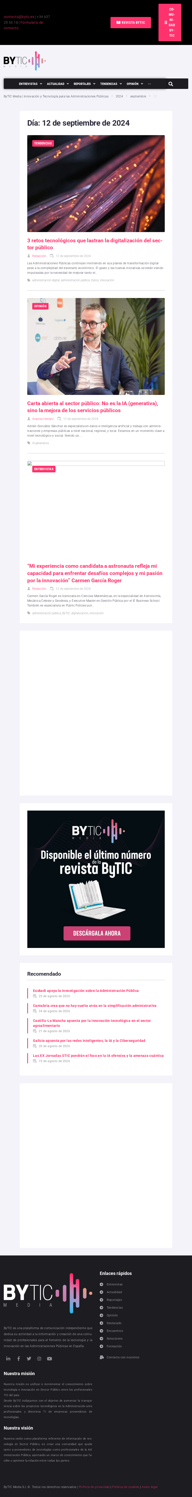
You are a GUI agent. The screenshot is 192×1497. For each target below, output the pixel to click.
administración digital (46, 280)
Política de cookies (125, 1487)
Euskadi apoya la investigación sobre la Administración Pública (86, 991)
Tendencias (43, 143)
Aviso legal (150, 1487)
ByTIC (66, 613)
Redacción (39, 256)
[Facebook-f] (18, 1358)
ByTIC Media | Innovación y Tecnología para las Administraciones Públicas (56, 96)
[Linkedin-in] (8, 1358)
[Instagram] (39, 1358)
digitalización (79, 613)
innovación (107, 280)
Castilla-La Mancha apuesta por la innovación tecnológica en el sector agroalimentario (92, 1023)
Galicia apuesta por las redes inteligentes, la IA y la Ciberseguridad (89, 1041)
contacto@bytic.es (19, 17)
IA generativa (40, 443)
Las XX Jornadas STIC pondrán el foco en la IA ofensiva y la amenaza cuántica (98, 1056)
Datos (95, 280)
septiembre (138, 96)
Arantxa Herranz (43, 419)
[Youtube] (49, 1358)
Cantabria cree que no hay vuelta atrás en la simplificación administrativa (95, 1006)
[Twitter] (29, 1358)
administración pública (75, 280)
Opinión (40, 306)
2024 (119, 96)
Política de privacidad (94, 1487)
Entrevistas (44, 469)
